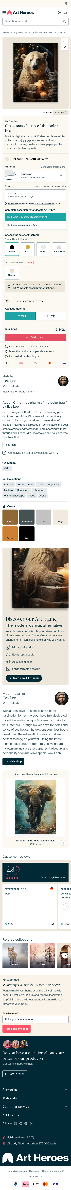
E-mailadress (10, 1013)
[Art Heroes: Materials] (67, 1098)
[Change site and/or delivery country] (66, 3)
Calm (7, 468)
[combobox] (31, 21)
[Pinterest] (21, 1124)
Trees (40, 484)
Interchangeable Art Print (24, 225)
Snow (21, 484)
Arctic (42, 495)
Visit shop (8, 391)
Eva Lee (13, 121)
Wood (31, 495)
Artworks (9, 1089)
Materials (9, 1098)
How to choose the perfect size (50, 186)
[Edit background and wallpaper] (65, 47)
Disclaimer (34, 1171)
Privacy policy (35, 1176)
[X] (31, 1124)
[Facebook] (26, 1124)
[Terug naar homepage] (20, 12)
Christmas (39, 490)
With (53, 315)
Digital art (53, 484)
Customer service (15, 1106)
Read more (26, 391)
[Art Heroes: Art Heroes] (67, 1115)
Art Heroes (10, 1115)
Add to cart (38, 337)
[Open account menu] (59, 12)
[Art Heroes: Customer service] (67, 1106)
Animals (8, 484)
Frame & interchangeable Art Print (29, 217)
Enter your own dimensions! (34, 203)
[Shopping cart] (65, 12)
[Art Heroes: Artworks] (67, 1089)
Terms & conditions (17, 1171)
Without (22, 315)
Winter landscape (14, 495)
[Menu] (4, 12)
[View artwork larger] (65, 41)
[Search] (64, 21)
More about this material (53, 166)
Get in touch (17, 1074)
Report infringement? (53, 1171)
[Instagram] (15, 1124)
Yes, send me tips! (16, 1028)
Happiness (23, 490)
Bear (30, 484)
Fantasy (8, 490)
